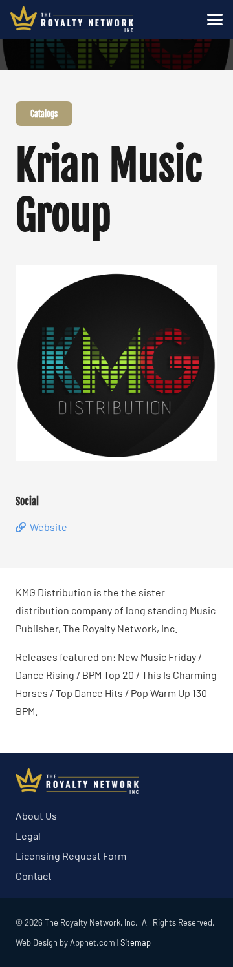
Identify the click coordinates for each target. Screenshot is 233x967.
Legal (28, 835)
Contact (34, 875)
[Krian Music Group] (116, 274)
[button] (215, 19)
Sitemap (135, 942)
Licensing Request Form (71, 855)
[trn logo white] (71, 19)
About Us (36, 815)
